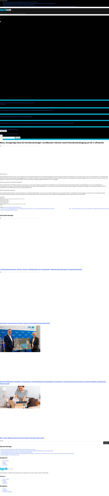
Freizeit (7, 207)
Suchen (1, 440)
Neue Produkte (12, 207)
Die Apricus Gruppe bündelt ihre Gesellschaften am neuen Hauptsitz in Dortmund (20, 2)
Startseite (2, 134)
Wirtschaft (2, 100)
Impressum (5, 490)
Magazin (4, 463)
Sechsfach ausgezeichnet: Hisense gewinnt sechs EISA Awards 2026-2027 (19, 4)
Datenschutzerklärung (7, 491)
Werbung (5, 488)
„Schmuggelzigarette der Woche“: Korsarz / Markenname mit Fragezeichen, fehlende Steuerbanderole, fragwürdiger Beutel (29, 3)
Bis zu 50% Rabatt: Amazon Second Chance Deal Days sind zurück (22, 438)
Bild (4, 207)
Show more (3, 131)
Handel (1, 107)
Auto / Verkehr (2, 126)
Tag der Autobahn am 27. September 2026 (9, 129)
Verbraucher (18, 207)
